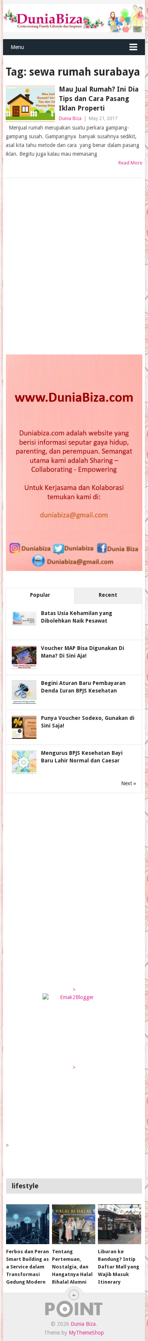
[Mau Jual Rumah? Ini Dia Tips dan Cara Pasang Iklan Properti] (30, 104)
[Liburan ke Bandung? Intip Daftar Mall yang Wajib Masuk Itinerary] (119, 1224)
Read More (130, 163)
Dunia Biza (70, 118)
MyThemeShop (86, 1333)
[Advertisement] (74, 267)
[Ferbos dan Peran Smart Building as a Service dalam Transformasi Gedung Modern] (27, 1224)
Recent (108, 595)
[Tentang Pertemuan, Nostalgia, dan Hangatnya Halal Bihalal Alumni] (73, 1224)
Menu (17, 47)
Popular (40, 595)
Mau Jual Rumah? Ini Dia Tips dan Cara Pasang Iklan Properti (99, 98)
